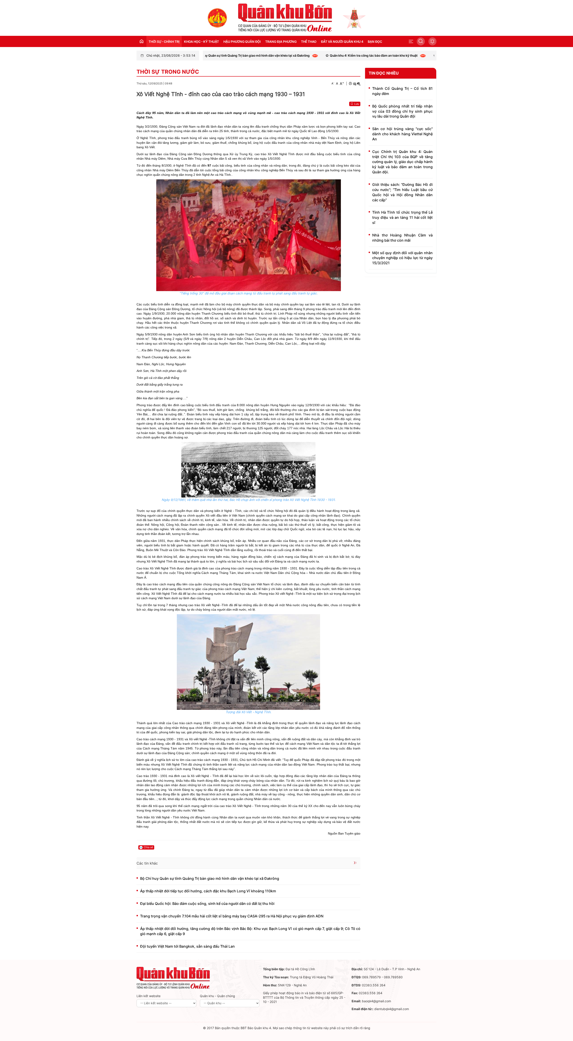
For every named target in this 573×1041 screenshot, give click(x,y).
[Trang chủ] (217, 17)
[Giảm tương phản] (358, 83)
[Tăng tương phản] (354, 83)
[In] (350, 83)
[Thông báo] (432, 41)
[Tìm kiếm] (421, 41)
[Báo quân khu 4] (173, 978)
